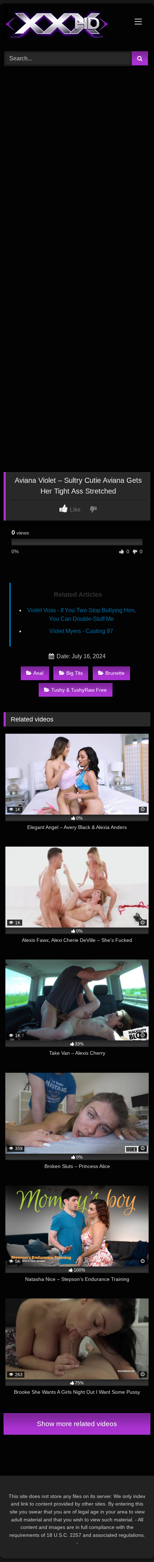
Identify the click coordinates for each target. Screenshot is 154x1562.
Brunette (115, 673)
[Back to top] (132, 1541)
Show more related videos (77, 1424)
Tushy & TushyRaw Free (79, 690)
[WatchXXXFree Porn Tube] (63, 26)
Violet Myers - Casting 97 (81, 631)
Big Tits (74, 673)
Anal (38, 673)
